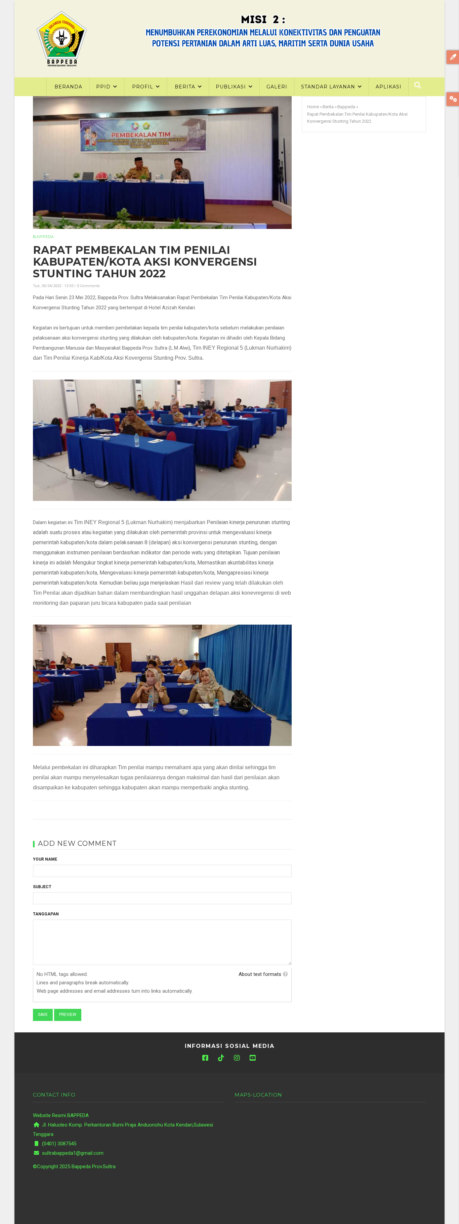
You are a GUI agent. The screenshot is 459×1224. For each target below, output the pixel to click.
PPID (104, 87)
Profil (143, 87)
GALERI (276, 87)
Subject (42, 886)
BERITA (186, 87)
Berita (328, 106)
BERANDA (68, 87)
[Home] (61, 38)
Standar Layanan (329, 87)
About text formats (260, 974)
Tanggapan (46, 914)
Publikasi (232, 87)
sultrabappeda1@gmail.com (72, 1153)
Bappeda (43, 236)
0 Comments (88, 286)
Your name (45, 859)
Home (313, 106)
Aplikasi (389, 87)
